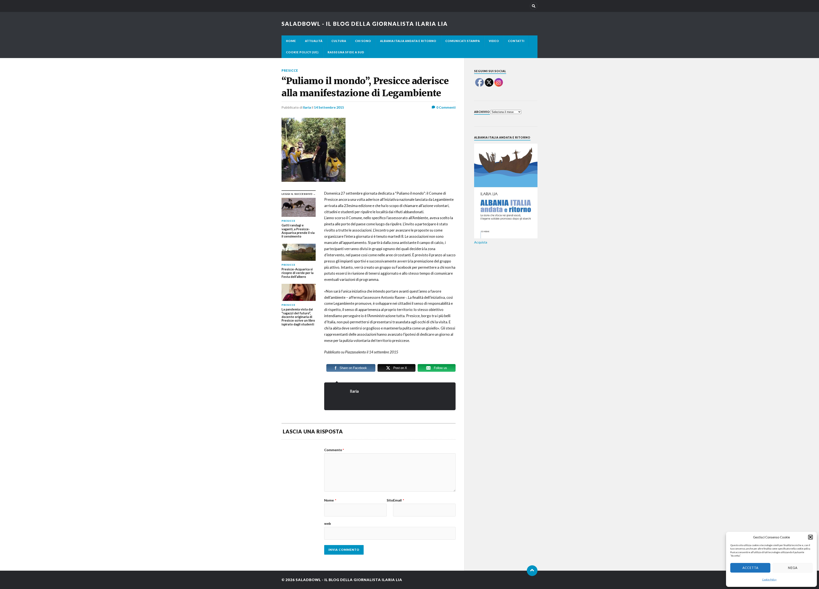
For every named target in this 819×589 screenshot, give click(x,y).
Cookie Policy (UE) (302, 52)
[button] (810, 537)
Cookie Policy (769, 579)
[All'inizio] (532, 570)
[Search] (533, 6)
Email (398, 500)
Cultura (338, 41)
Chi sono (363, 41)
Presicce (290, 70)
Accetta (750, 568)
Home (291, 41)
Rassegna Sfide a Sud (346, 52)
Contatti (516, 41)
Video (494, 41)
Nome (330, 500)
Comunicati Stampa (462, 41)
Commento (334, 450)
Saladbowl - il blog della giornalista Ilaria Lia (365, 23)
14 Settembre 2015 (329, 107)
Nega (792, 568)
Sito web (358, 512)
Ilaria (307, 107)
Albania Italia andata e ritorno (408, 41)
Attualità (313, 41)
